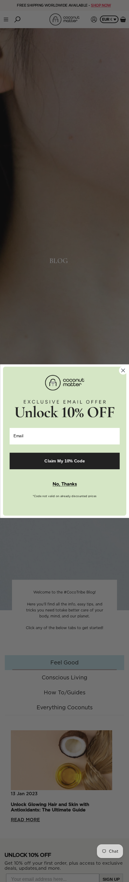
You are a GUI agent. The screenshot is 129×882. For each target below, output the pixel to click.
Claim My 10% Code (64, 461)
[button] (64, 484)
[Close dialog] (123, 370)
